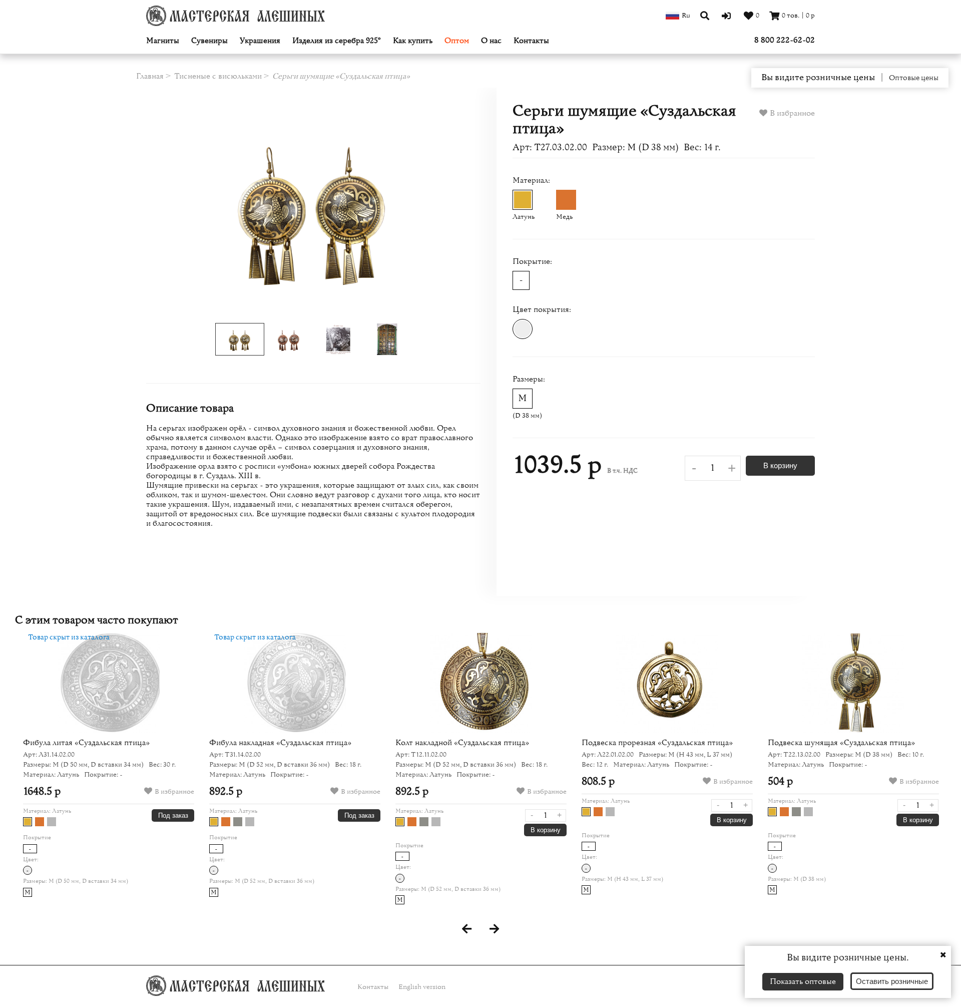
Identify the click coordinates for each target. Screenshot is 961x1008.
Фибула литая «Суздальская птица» (86, 743)
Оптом (456, 41)
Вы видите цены (818, 77)
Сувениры (209, 41)
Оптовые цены (913, 78)
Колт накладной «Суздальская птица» (462, 743)
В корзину (780, 465)
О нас (491, 41)
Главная (150, 76)
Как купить (412, 41)
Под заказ (173, 815)
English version (421, 986)
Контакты (531, 41)
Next (446, 208)
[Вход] (727, 15)
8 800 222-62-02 (784, 40)
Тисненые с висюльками (218, 76)
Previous (179, 208)
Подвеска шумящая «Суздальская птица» (841, 743)
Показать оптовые (803, 981)
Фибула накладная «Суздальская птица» (280, 743)
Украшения (260, 41)
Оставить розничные (892, 981)
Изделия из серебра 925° (336, 41)
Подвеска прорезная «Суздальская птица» (657, 743)
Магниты (162, 41)
